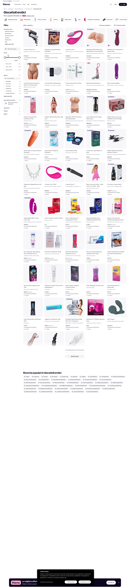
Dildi (6, 42)
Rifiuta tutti (70, 582)
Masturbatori (8, 33)
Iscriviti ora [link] (111, 582)
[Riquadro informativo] (32, 25)
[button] (115, 4)
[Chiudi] (92, 571)
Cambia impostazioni (46, 582)
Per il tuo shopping (7, 1)
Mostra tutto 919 (8, 96)
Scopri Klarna (17, 4)
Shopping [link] (10, 9)
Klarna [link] (5, 9)
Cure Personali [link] (28, 9)
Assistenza (34, 4)
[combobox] (105, 25)
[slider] (5, 57)
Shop (24, 4)
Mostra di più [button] (75, 356)
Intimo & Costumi (9, 35)
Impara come (30, 15)
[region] (65, 577)
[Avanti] (124, 19)
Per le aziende (16, 1)
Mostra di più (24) (9, 44)
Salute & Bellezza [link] (19, 9)
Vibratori (7, 37)
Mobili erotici (8, 39)
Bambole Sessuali (9, 31)
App (28, 4)
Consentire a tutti (84, 582)
